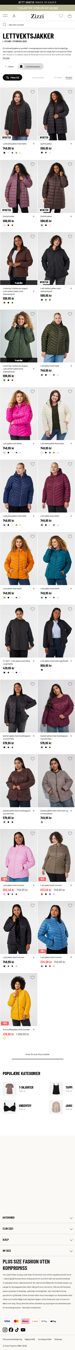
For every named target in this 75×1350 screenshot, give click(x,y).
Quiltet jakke (46, 143)
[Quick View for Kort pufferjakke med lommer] (34, 1030)
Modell (69, 77)
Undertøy (24, 1107)
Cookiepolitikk (45, 1339)
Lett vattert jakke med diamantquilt (13, 292)
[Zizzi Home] (37, 15)
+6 (20, 152)
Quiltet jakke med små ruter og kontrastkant (54, 812)
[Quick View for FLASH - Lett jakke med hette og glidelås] (34, 661)
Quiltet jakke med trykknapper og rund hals (16, 737)
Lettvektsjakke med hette (14, 143)
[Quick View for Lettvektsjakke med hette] (34, 144)
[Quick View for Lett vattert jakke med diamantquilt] (34, 291)
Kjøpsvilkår (30, 1339)
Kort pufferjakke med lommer (16, 1029)
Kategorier (8, 1217)
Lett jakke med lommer (13, 885)
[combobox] (37, 24)
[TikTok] (17, 1329)
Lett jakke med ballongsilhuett (54, 660)
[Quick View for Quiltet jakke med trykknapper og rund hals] (34, 736)
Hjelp (6, 1239)
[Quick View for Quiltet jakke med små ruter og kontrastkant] (71, 811)
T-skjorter (24, 1089)
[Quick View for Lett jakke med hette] (71, 366)
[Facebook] (11, 1329)
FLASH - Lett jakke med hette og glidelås (16, 662)
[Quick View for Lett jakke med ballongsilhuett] (71, 661)
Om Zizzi (7, 1250)
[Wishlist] (32, 91)
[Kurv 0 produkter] (69, 16)
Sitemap (58, 1339)
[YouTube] (23, 1329)
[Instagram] (5, 1329)
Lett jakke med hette (49, 365)
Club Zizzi (8, 1228)
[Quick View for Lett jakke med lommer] (34, 885)
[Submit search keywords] (5, 24)
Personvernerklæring (12, 1339)
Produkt (58, 77)
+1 (20, 672)
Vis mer (6, 57)
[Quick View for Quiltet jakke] (71, 144)
